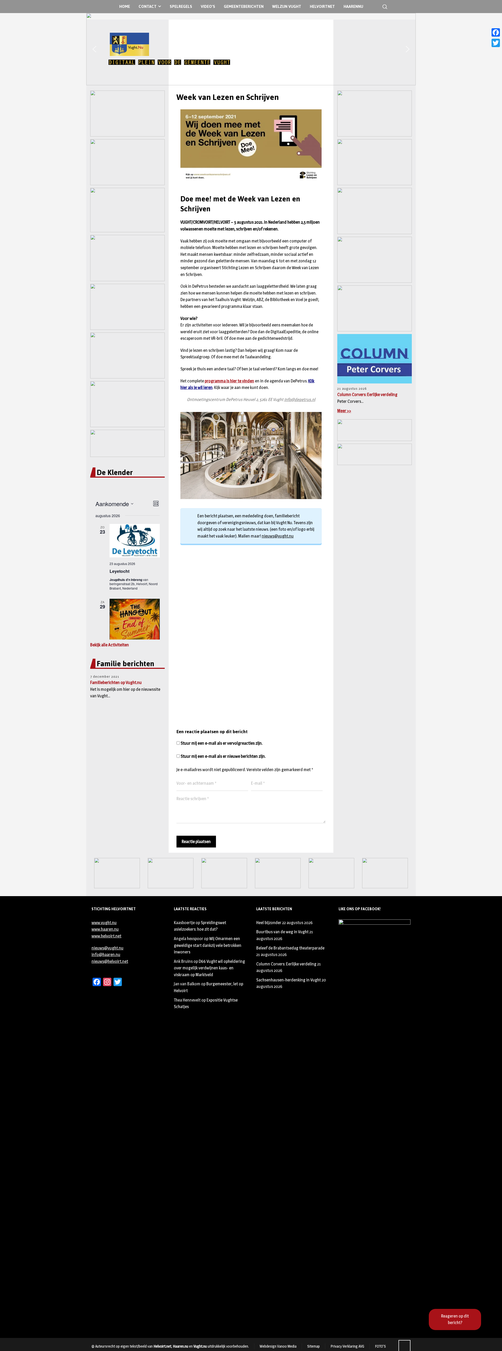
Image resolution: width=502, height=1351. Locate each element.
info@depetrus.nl (299, 399)
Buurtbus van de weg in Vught (282, 931)
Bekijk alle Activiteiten (109, 644)
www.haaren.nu (105, 929)
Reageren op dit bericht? (455, 1319)
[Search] (383, 6)
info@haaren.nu (106, 954)
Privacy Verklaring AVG (347, 1346)
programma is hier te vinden (229, 380)
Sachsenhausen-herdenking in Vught (288, 979)
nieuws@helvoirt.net (110, 961)
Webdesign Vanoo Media (278, 1346)
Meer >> (344, 410)
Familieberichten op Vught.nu (116, 682)
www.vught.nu (104, 922)
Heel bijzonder (268, 922)
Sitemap (313, 1346)
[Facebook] (495, 32)
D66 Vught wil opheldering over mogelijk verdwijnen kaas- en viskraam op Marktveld (209, 968)
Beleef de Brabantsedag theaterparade (290, 948)
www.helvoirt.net (106, 936)
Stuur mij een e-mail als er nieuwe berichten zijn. (223, 756)
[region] (251, 49)
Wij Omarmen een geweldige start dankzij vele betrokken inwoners (207, 945)
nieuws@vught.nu (278, 536)
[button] (94, 49)
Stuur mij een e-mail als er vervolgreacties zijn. (222, 743)
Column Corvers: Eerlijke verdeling (367, 394)
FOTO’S (380, 1346)
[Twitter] (495, 43)
